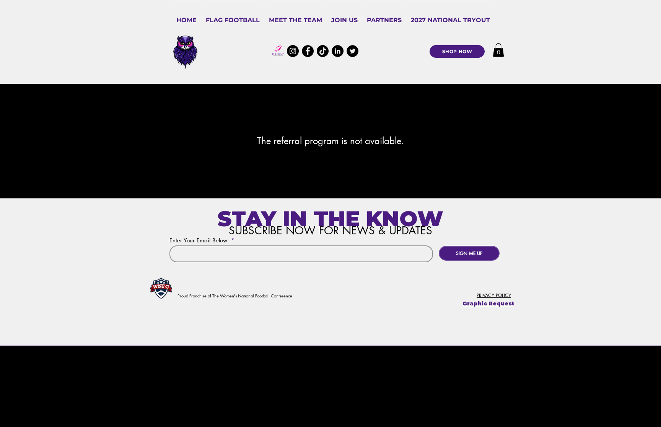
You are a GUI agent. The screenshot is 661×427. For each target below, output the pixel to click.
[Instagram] (293, 51)
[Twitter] (352, 51)
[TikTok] (323, 51)
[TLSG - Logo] (278, 51)
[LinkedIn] (338, 51)
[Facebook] (308, 51)
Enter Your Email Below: (199, 240)
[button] (232, 16)
